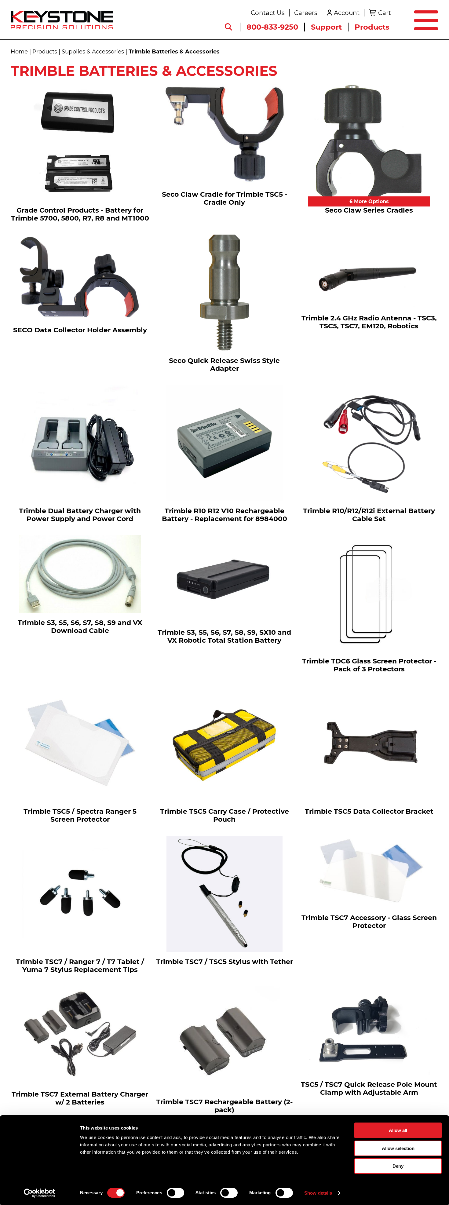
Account (347, 12)
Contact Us (268, 12)
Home (19, 51)
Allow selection (398, 1148)
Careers (305, 12)
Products (372, 27)
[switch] (175, 1193)
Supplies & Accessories (93, 51)
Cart (384, 12)
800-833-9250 (272, 27)
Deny (397, 1166)
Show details (318, 1193)
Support (326, 27)
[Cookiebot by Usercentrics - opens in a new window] (39, 1193)
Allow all (398, 1130)
